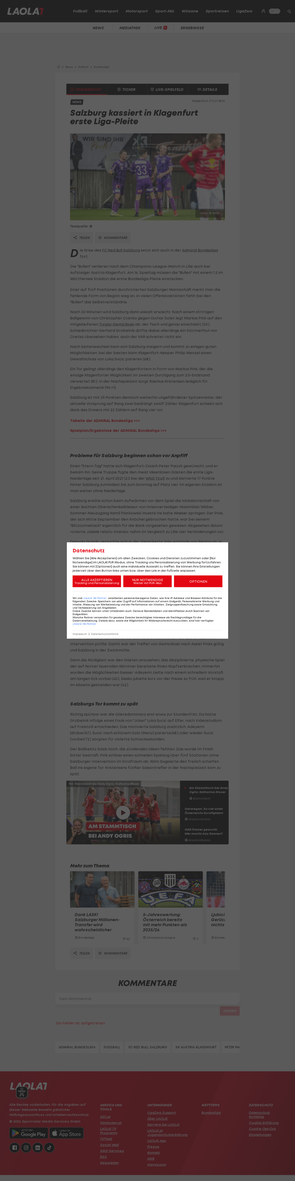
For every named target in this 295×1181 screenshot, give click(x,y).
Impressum (80, 634)
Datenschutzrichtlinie (104, 634)
